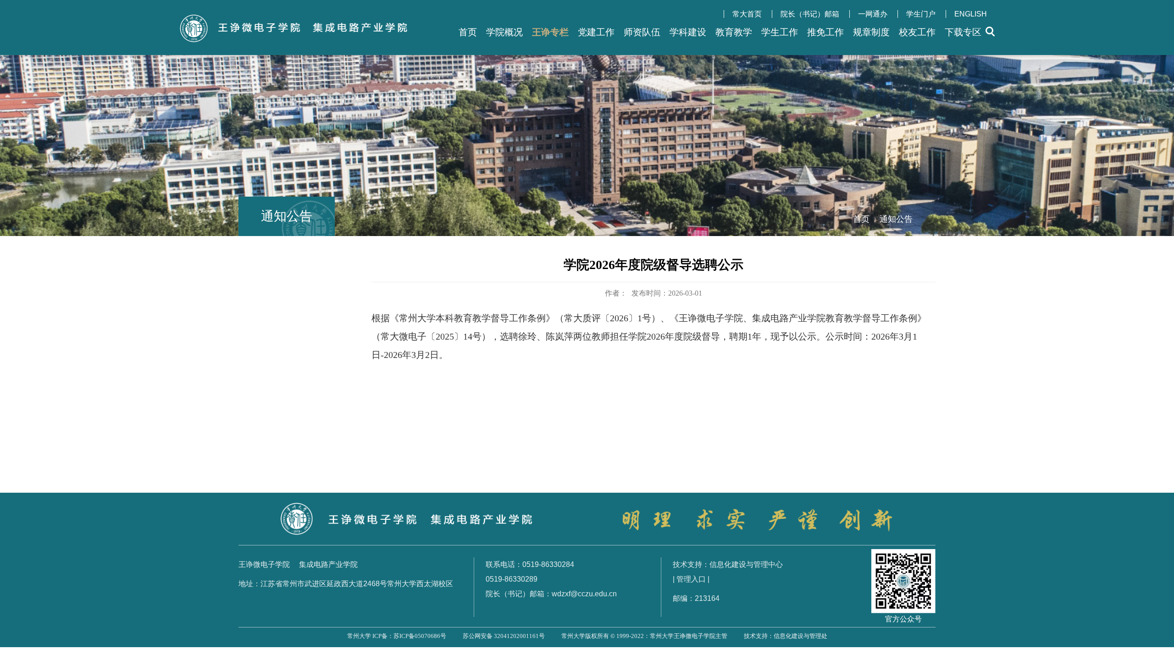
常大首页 (747, 14)
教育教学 (733, 32)
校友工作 (917, 32)
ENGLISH (970, 14)
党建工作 (596, 32)
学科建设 (688, 32)
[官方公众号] (903, 557)
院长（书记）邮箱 (810, 14)
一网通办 (872, 14)
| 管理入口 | (691, 579)
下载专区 (963, 32)
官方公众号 (903, 619)
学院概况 (504, 32)
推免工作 (825, 32)
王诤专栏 (550, 32)
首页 (468, 32)
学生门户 (921, 14)
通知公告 (896, 219)
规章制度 (871, 32)
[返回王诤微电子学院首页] (302, 17)
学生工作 (779, 32)
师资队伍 (642, 32)
